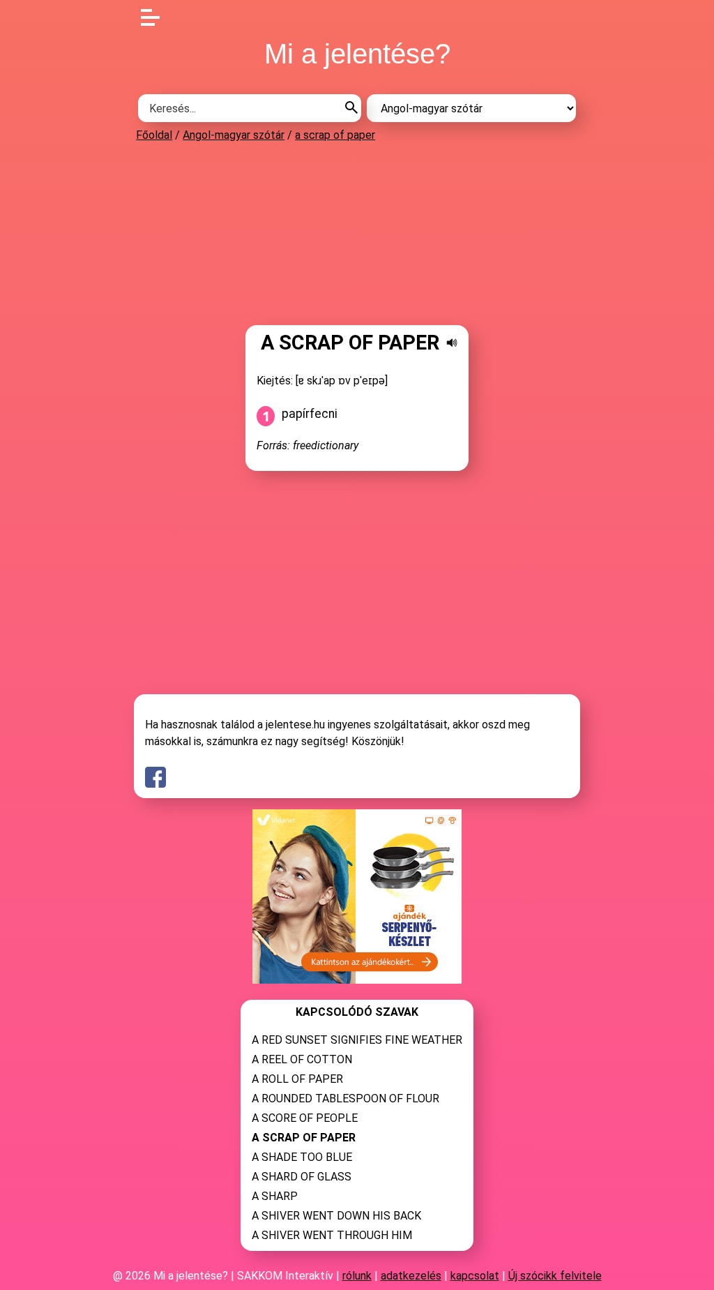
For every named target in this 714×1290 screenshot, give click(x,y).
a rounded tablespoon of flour (345, 1098)
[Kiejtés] (451, 342)
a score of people (305, 1118)
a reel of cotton (302, 1059)
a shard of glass (301, 1176)
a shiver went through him (332, 1235)
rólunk (357, 1275)
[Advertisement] (357, 233)
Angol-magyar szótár (233, 135)
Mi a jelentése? (357, 53)
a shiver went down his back (336, 1215)
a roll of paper (297, 1079)
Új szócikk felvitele (555, 1275)
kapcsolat (474, 1275)
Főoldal (154, 135)
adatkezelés (411, 1275)
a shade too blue (302, 1157)
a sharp (275, 1196)
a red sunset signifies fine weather (357, 1040)
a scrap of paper (335, 135)
